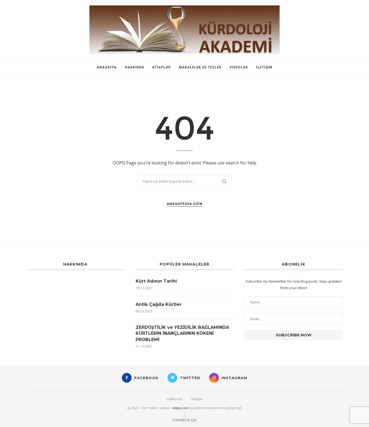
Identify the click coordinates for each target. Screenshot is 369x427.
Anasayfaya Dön (184, 204)
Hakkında (134, 67)
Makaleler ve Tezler (200, 67)
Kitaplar (161, 67)
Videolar (239, 67)
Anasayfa (107, 67)
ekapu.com (180, 407)
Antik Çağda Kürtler (159, 304)
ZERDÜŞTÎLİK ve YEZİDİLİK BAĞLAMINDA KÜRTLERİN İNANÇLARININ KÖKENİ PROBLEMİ (182, 333)
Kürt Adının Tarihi (156, 281)
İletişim (264, 67)
